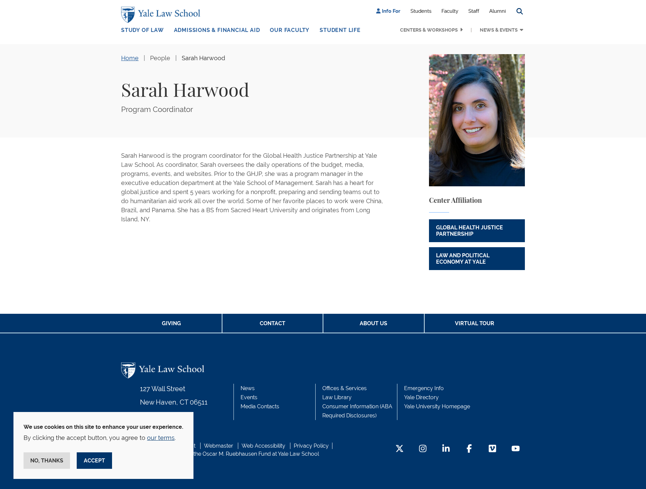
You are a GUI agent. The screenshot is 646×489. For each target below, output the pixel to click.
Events (249, 397)
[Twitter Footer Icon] (399, 449)
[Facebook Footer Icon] (469, 449)
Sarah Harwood (203, 58)
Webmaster (218, 446)
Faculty (449, 11)
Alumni (497, 11)
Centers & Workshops (429, 30)
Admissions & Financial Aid (217, 30)
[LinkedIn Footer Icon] (446, 449)
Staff (473, 11)
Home (130, 58)
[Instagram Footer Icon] (423, 449)
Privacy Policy (311, 446)
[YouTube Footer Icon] (515, 449)
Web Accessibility (263, 446)
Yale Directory (421, 397)
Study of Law (142, 30)
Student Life (340, 30)
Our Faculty (290, 30)
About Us (373, 323)
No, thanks (46, 460)
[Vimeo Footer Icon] (492, 449)
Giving (171, 323)
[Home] (162, 15)
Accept (94, 460)
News (248, 388)
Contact (272, 323)
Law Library (337, 397)
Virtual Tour (474, 323)
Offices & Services (344, 388)
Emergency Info (424, 388)
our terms (161, 437)
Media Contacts (260, 406)
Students (420, 11)
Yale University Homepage (437, 406)
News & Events (499, 30)
